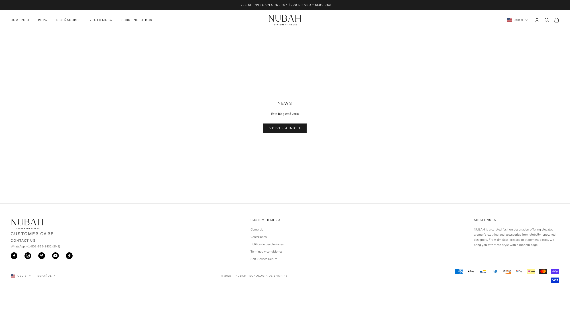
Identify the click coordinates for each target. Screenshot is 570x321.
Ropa (42, 20)
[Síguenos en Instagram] (28, 255)
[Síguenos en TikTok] (69, 255)
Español (44, 275)
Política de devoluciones (267, 244)
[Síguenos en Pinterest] (41, 255)
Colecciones (258, 237)
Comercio (20, 20)
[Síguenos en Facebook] (14, 255)
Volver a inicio (284, 128)
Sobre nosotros (137, 20)
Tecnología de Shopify (267, 275)
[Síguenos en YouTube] (55, 255)
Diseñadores (68, 20)
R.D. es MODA (101, 20)
